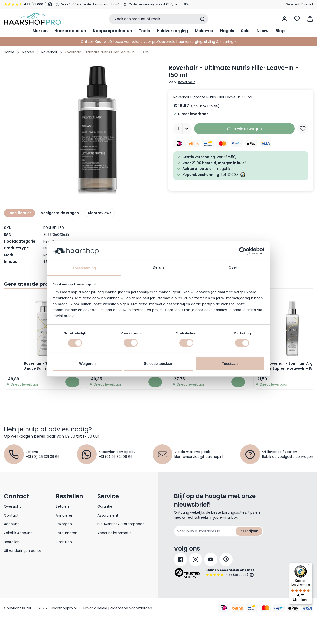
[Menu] (309, 566)
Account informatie (114, 532)
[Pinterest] (226, 559)
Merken (40, 31)
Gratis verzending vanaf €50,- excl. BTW (159, 4)
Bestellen (12, 541)
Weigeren (87, 363)
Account (11, 524)
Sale (245, 31)
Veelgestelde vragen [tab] (60, 212)
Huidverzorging (172, 31)
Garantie (104, 506)
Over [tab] (233, 267)
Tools (144, 31)
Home (9, 52)
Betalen (62, 506)
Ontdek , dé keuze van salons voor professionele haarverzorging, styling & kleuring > (158, 41)
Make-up (204, 31)
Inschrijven (248, 530)
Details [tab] (159, 267)
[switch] (131, 343)
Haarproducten (70, 31)
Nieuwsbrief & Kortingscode (121, 524)
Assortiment (107, 515)
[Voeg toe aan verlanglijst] (302, 128)
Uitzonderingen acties (23, 550)
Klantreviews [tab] (99, 212)
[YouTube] (210, 559)
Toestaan (230, 363)
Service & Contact (299, 4)
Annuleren (64, 515)
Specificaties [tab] (19, 212)
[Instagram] (195, 559)
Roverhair (49, 52)
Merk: (181, 82)
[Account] (284, 19)
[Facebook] (180, 559)
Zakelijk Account (18, 532)
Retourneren (66, 532)
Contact (11, 515)
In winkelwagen (247, 128)
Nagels (227, 31)
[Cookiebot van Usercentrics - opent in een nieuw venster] (242, 251)
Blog (280, 31)
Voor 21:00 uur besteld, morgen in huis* (90, 4)
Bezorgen (64, 524)
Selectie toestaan (158, 363)
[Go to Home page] (32, 19)
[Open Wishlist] (297, 19)
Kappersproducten (112, 31)
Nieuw (263, 31)
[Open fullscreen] (97, 130)
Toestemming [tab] (84, 268)
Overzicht (12, 506)
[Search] (202, 19)
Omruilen (64, 541)
